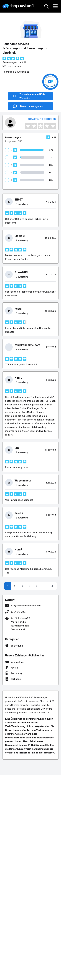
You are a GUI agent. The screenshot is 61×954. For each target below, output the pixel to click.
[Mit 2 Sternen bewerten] (34, 126)
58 (52, 586)
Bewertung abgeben (42, 118)
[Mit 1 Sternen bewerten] (28, 126)
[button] (46, 6)
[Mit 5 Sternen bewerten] (53, 126)
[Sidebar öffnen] (55, 6)
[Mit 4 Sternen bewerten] (47, 126)
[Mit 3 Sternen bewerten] (40, 126)
